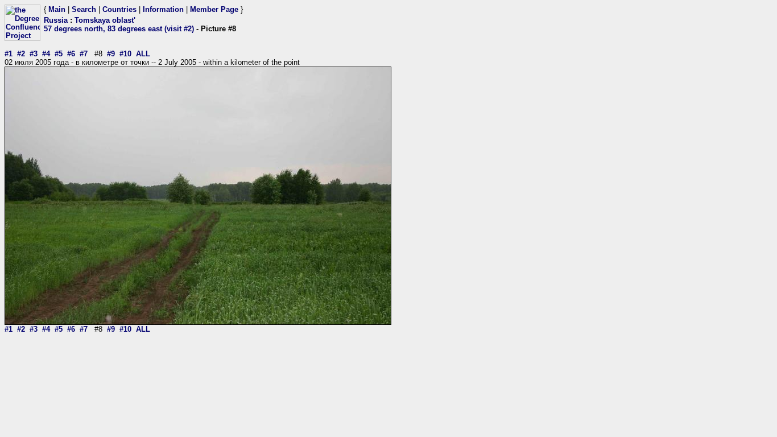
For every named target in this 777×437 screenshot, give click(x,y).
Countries (119, 9)
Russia (56, 20)
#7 (84, 54)
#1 (9, 54)
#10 (125, 54)
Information (163, 9)
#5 (59, 54)
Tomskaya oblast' (105, 20)
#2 (21, 54)
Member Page (214, 9)
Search (84, 9)
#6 (71, 54)
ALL (143, 54)
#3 (34, 54)
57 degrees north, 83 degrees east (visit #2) (119, 28)
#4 (46, 54)
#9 (111, 54)
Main (56, 9)
